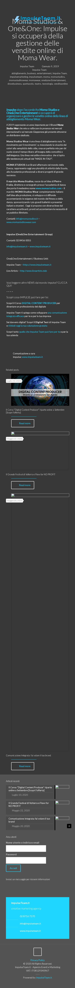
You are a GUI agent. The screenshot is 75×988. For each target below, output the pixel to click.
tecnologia (47, 83)
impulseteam (35, 76)
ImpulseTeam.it (44, 977)
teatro (38, 83)
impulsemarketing (19, 76)
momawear (34, 80)
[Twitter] (35, 3)
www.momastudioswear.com (21, 222)
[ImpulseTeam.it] (37, 19)
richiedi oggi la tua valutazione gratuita (27, 325)
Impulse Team (27, 66)
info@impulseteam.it (16, 246)
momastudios (58, 76)
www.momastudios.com (48, 188)
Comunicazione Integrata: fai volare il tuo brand (28, 755)
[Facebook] (31, 3)
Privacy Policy (38, 960)
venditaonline (61, 83)
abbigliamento (19, 73)
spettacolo (28, 83)
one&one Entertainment (53, 80)
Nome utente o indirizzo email (22, 842)
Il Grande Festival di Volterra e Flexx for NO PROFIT (30, 474)
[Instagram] (44, 3)
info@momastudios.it (27, 218)
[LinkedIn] (40, 3)
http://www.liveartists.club (33, 270)
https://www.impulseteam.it (37, 264)
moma (46, 76)
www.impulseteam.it (40, 246)
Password (11, 854)
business (31, 73)
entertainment (44, 73)
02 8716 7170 (27, 916)
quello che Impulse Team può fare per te (39, 331)
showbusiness (15, 83)
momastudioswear (18, 80)
